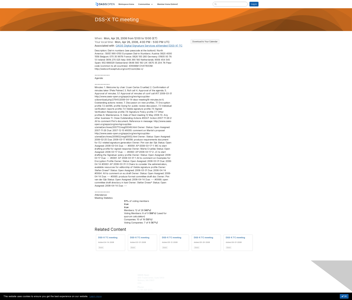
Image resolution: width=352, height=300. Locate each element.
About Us (221, 275)
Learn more (95, 296)
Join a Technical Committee (189, 283)
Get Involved (183, 275)
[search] (215, 4)
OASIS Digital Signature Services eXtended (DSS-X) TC (149, 45)
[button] (145, 4)
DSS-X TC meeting (107, 237)
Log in (254, 4)
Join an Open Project (186, 279)
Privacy (220, 278)
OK (345, 296)
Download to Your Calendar (205, 41)
